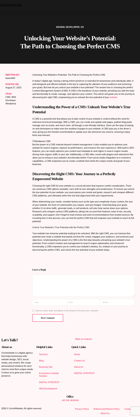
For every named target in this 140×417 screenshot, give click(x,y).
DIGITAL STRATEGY (49, 382)
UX (82, 27)
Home (77, 354)
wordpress (10, 103)
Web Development (48, 388)
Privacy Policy (82, 409)
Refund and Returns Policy (107, 409)
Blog (41, 360)
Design (60, 27)
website (113, 97)
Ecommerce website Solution (49, 374)
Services (43, 354)
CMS (7, 97)
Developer (73, 27)
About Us (78, 367)
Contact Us (79, 360)
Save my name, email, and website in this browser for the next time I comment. (67, 311)
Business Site (45, 367)
